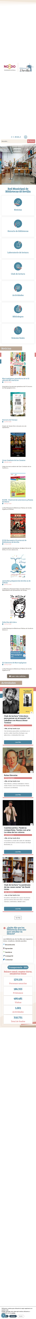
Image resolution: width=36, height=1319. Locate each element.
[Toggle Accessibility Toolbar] (3, 1315)
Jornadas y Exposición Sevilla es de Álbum (16, 582)
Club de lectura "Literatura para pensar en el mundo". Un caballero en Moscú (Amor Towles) (17, 719)
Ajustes (21, 1316)
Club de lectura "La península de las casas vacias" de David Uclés (17, 887)
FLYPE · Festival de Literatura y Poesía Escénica (17, 501)
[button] (25, 137)
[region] (18, 164)
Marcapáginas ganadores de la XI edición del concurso (15, 379)
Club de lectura (18, 273)
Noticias (18, 209)
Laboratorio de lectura (18, 252)
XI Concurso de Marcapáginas (14, 662)
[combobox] (14, 141)
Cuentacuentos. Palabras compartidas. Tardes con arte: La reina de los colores (17, 830)
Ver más (18, 918)
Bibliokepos (18, 316)
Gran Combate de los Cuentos (13, 460)
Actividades (18, 295)
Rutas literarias (10, 775)
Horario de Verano (9, 420)
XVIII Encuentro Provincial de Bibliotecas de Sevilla (14, 541)
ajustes (13, 1313)
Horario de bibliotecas (18, 231)
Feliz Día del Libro (9, 622)
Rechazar (13, 1316)
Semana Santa (18, 337)
